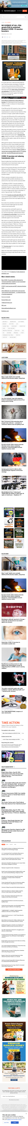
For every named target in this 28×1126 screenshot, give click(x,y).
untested (14, 43)
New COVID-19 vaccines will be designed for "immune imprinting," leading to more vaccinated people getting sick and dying (13, 281)
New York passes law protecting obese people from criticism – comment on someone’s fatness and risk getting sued (13, 423)
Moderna (18, 42)
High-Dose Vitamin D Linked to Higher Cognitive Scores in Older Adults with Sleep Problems (12, 891)
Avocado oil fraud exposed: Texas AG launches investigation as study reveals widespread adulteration (12, 877)
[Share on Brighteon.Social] (3, 37)
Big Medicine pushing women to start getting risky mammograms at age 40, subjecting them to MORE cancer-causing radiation (13, 666)
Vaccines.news (7, 246)
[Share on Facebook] (5, 37)
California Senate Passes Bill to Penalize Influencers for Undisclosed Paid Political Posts (13, 961)
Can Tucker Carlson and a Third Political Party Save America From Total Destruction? (14, 803)
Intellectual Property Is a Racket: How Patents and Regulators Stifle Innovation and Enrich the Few (13, 925)
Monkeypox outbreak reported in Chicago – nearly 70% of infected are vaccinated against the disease (14, 621)
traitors (11, 43)
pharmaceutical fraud (5, 43)
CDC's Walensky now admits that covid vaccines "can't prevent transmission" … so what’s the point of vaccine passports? (14, 292)
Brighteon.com (5, 311)
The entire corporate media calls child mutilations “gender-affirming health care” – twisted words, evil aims (13, 690)
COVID (15, 41)
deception (11, 42)
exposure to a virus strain (10, 214)
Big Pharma (7, 22)
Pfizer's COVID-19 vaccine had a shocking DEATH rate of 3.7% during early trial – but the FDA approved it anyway (14, 151)
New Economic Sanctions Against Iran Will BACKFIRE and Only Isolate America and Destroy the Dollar (13, 831)
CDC (25, 40)
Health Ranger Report (7, 767)
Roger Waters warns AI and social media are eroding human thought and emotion (13, 941)
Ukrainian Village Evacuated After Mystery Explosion (13, 887)
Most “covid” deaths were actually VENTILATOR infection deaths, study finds (13, 377)
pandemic (22, 42)
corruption (12, 41)
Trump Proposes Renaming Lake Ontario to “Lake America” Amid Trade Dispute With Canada (13, 859)
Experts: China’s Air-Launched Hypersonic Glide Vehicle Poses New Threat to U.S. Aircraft (12, 956)
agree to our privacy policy (14, 1119)
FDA (15, 42)
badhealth (5, 40)
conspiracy (8, 41)
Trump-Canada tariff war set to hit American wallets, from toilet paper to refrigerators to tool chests (13, 883)
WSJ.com (4, 305)
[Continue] (25, 1096)
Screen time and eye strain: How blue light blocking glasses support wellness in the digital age (13, 906)
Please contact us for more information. (10, 747)
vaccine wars (18, 43)
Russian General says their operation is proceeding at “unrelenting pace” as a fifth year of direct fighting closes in (13, 936)
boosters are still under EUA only (15, 195)
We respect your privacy (14, 1099)
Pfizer (25, 42)
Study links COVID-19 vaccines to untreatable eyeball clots (11, 643)
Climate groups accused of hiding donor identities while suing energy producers (13, 951)
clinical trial (4, 41)
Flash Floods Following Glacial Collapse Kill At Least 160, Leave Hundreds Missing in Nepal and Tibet (13, 872)
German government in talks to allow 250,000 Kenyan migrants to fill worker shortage (12, 470)
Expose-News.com (6, 299)
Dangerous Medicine (5, 42)
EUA (14, 42)
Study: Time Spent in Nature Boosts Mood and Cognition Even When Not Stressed (12, 896)
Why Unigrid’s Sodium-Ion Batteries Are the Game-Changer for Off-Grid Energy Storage (13, 849)
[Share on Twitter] (7, 37)
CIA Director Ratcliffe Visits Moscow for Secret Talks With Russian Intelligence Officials (13, 863)
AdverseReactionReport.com (9, 308)
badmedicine (10, 40)
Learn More (6, 1122)
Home (3, 22)
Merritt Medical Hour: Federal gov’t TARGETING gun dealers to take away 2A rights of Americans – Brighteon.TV (13, 493)
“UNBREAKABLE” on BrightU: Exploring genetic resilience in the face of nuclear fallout (12, 911)
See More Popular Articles (14, 969)
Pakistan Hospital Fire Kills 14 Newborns (11, 867)
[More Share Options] (10, 37)
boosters (22, 40)
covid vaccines (19, 41)
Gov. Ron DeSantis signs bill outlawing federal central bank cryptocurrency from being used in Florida (13, 400)
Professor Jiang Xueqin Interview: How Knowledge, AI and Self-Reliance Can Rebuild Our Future (12, 822)
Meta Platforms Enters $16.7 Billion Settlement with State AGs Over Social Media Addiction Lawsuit (13, 921)
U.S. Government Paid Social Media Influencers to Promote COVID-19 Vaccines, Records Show (13, 854)
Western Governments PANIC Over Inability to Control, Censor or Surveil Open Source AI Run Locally (13, 795)
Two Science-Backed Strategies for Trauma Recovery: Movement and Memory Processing (14, 946)
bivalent (18, 40)
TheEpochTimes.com (7, 302)
